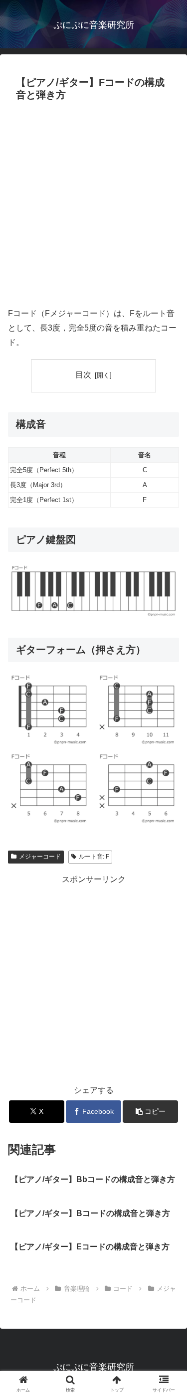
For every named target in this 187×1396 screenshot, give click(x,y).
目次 (83, 374)
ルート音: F (94, 856)
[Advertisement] (93, 203)
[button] (150, 1111)
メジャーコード (40, 856)
